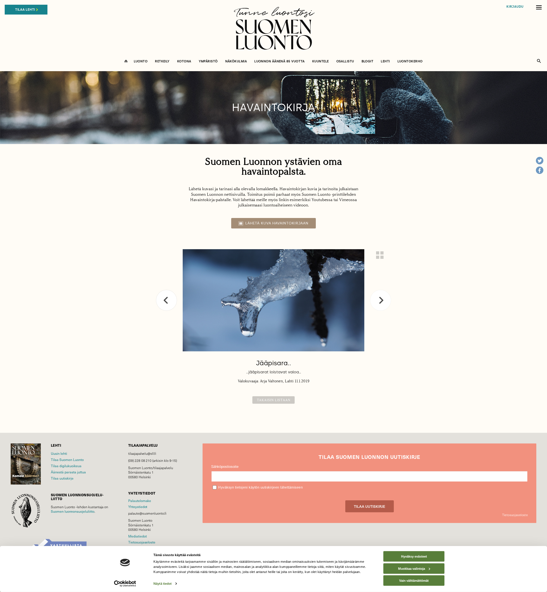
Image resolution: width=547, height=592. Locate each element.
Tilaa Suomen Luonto (67, 459)
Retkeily (162, 61)
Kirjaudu (514, 7)
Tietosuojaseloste (141, 542)
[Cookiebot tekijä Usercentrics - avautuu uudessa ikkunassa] (125, 583)
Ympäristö (208, 61)
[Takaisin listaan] (380, 255)
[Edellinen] (166, 300)
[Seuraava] (380, 300)
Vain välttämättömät (414, 580)
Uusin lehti (59, 453)
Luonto (141, 61)
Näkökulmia (236, 61)
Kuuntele (320, 61)
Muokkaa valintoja (411, 568)
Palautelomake (139, 500)
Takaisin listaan (273, 400)
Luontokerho (410, 61)
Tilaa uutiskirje (62, 478)
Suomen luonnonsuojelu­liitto (72, 511)
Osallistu (345, 61)
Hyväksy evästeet (414, 556)
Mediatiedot (137, 536)
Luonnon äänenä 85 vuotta (279, 61)
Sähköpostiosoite (224, 467)
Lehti (385, 61)
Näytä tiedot (162, 583)
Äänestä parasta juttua (68, 472)
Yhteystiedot (137, 506)
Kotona (184, 61)
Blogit (367, 61)
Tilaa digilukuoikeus (66, 466)
